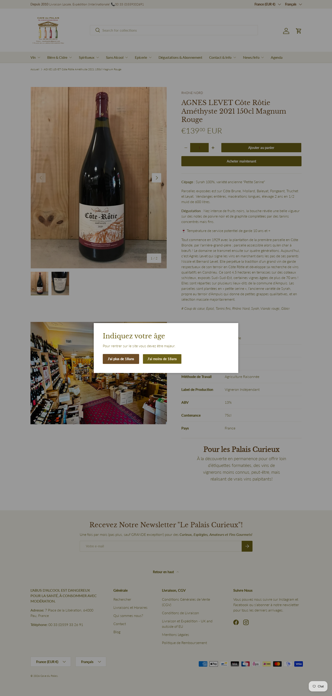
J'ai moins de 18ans (162, 359)
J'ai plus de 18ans (121, 359)
